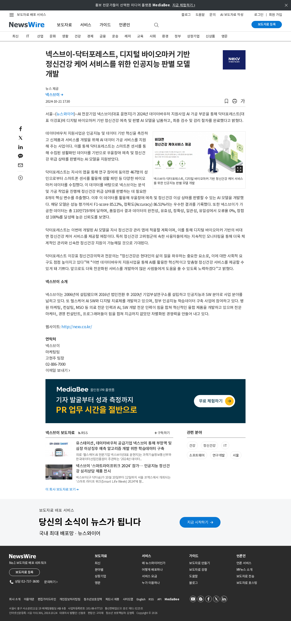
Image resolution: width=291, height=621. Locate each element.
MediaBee (172, 599)
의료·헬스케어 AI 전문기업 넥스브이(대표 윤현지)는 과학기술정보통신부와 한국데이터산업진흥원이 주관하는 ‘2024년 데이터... (123, 457)
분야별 (99, 570)
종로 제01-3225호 (133, 608)
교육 (140, 36)
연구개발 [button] (219, 455)
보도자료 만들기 (199, 563)
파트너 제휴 (112, 599)
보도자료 (64, 24)
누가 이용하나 (151, 583)
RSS (84, 433)
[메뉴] (12, 14)
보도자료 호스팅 (246, 583)
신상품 (210, 36)
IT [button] (225, 445)
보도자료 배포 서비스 (31, 14)
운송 (115, 36)
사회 (153, 36)
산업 (40, 36)
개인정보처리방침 (69, 599)
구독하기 (164, 433)
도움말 (200, 14)
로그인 (258, 14)
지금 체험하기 (183, 5)
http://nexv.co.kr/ (76, 326)
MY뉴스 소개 (244, 570)
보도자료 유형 (198, 570)
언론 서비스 (243, 563)
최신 (15, 36)
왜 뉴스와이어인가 (154, 563)
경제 (90, 36)
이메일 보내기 (57, 370)
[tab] (116, 556)
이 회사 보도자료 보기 (61, 489)
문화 (53, 36)
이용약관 (29, 599)
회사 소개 (14, 599)
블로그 (186, 14)
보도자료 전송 (245, 576)
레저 (128, 36)
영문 (224, 36)
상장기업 (193, 36)
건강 (78, 36)
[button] (226, 101)
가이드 (105, 24)
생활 (65, 36)
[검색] (156, 25)
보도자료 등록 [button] (24, 572)
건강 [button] (192, 445)
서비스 (85, 24)
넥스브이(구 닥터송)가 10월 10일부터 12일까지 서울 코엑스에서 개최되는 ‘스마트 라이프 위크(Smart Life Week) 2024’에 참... (123, 479)
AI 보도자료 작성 (231, 14)
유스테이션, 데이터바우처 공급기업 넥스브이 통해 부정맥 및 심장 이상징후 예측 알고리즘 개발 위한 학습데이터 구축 (123, 446)
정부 (178, 36)
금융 (103, 36)
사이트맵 (128, 599)
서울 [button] (236, 455)
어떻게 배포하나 (152, 570)
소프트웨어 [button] (197, 455)
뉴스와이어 (65, 114)
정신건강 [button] (209, 445)
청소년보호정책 (93, 599)
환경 (165, 36)
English (141, 599)
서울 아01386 (35, 613)
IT (27, 36)
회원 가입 (275, 14)
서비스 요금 (149, 576)
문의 (212, 14)
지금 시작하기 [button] (197, 522)
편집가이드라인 (47, 599)
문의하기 (50, 582)
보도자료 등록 (267, 24)
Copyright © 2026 (147, 613)
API (159, 599)
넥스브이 (54, 94)
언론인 (124, 24)
